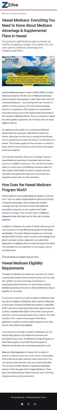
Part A (40, 199)
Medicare (22, 14)
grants (14, 119)
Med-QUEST (40, 92)
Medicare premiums (42, 96)
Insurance (13, 14)
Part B (50, 199)
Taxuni (43, 397)
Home (6, 14)
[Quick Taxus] (10, 5)
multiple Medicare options (32, 196)
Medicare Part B (22, 116)
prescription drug (9, 209)
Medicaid (13, 92)
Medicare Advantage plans (13, 352)
